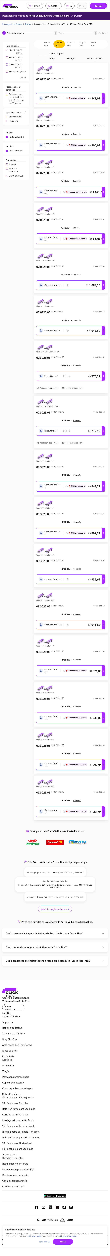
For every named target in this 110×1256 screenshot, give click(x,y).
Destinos (7, 1059)
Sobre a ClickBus (11, 1016)
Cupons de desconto (13, 1082)
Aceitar (63, 1241)
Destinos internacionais (15, 1175)
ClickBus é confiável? (13, 1186)
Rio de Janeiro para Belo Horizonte (21, 1131)
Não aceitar (44, 1241)
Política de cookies (34, 1236)
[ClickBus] (10, 6)
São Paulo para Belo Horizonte (18, 1126)
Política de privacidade (67, 1236)
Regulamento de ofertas (15, 1163)
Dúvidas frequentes (12, 1158)
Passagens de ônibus (12, 24)
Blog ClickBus (9, 1039)
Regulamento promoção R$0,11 (19, 1169)
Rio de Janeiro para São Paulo (18, 1120)
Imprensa (7, 1022)
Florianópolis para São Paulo (17, 1148)
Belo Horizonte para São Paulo (18, 1108)
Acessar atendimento (10, 1007)
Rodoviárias (8, 1065)
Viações (6, 1071)
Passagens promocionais (15, 1076)
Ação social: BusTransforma (17, 1045)
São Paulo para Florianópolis (17, 1143)
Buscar (98, 6)
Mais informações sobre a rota (55, 909)
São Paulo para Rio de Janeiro (18, 1097)
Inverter (78, 15)
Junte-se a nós (10, 1050)
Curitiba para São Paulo (15, 1114)
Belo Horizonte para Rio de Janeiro (21, 1137)
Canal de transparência (14, 1180)
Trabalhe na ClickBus (13, 1033)
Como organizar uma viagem (17, 1088)
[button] (77, 87)
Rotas (28, 24)
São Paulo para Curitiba (15, 1103)
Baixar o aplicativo (12, 1027)
